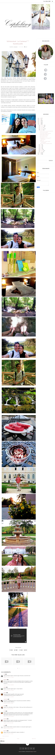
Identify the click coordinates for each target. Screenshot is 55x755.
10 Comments (21, 46)
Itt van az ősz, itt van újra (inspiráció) (46, 131)
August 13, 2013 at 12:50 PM (9, 696)
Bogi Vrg (5, 730)
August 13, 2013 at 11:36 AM (9, 677)
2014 (40, 122)
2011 (40, 154)
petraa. (5, 692)
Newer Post (2, 738)
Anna (4, 705)
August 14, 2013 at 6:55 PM (8, 728)
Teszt (24, 31)
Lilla (4, 674)
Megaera (5, 679)
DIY (27, 31)
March (41, 149)
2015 (40, 121)
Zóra (4, 711)
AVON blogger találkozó (44, 134)
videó (26, 46)
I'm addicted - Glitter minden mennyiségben (45, 142)
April (41, 148)
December (42, 125)
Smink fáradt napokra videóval (45, 133)
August (41, 129)
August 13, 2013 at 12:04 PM (9, 684)
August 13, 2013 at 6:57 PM (8, 708)
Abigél (5, 687)
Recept (35, 31)
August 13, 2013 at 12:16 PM (9, 690)
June (41, 145)
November (42, 126)
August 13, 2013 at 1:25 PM (8, 703)
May (41, 147)
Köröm (19, 31)
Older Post (34, 738)
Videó (40, 31)
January (41, 151)
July (41, 144)
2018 (40, 118)
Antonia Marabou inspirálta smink (46, 143)
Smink (11, 31)
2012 (40, 152)
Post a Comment (6, 736)
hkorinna (5, 718)
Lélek (7, 31)
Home (44, 31)
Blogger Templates (33, 751)
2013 (40, 124)
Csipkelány (5, 699)
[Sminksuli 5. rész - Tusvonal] (29, 661)
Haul (31, 31)
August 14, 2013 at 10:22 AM (9, 716)
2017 (40, 119)
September (42, 128)
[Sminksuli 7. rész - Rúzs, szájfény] (6, 661)
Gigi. (4, 725)
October (41, 127)
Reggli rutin (42, 140)
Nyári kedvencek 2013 (44, 135)
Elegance (20, 751)
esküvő (7, 34)
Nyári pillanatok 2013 (43, 136)
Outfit (15, 31)
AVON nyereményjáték (44, 132)
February (42, 150)
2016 (40, 120)
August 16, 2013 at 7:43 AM (8, 733)
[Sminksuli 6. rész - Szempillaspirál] (18, 661)
